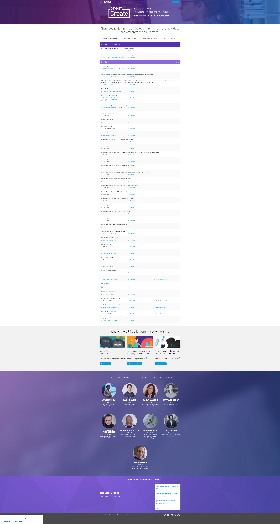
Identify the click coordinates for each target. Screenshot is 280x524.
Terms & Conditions (104, 514)
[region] (21, 519)
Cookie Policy (128, 514)
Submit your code (105, 363)
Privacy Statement (121, 514)
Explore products (161, 363)
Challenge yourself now (134, 363)
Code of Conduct (112, 514)
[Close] (41, 517)
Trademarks (135, 514)
